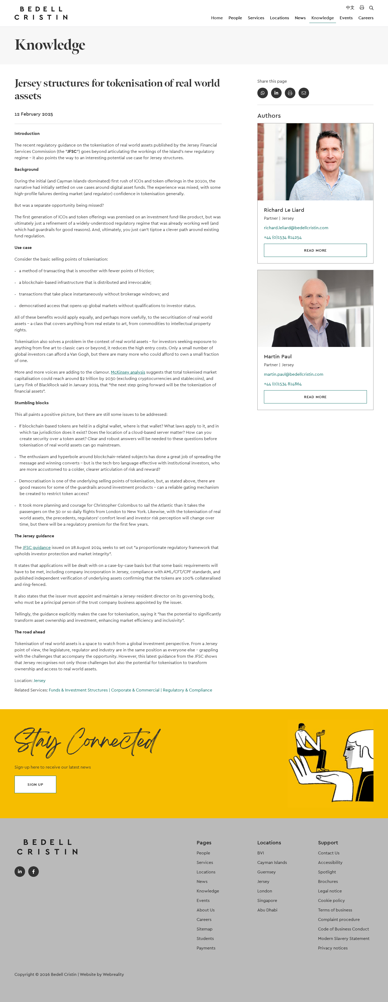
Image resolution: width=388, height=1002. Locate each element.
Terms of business (335, 910)
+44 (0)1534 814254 (283, 237)
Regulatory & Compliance (187, 690)
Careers (365, 18)
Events (346, 18)
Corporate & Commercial (136, 690)
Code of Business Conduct (343, 929)
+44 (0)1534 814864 (283, 384)
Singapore (267, 900)
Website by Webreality (102, 974)
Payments (206, 948)
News (300, 18)
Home (217, 18)
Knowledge (322, 18)
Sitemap (204, 929)
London (264, 891)
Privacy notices (333, 948)
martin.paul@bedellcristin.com (293, 374)
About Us (206, 910)
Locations (279, 18)
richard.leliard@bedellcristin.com (296, 227)
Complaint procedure (339, 919)
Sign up (35, 784)
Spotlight (327, 872)
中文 (350, 7)
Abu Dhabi (267, 910)
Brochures (328, 881)
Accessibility (330, 862)
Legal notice (330, 891)
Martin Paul (278, 356)
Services (256, 18)
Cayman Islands (272, 862)
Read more (315, 250)
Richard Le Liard (284, 209)
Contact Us (328, 853)
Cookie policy (331, 900)
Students (205, 938)
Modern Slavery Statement (344, 938)
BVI (260, 853)
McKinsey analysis (128, 372)
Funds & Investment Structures (79, 690)
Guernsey (266, 872)
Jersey (40, 680)
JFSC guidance (37, 547)
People (235, 18)
